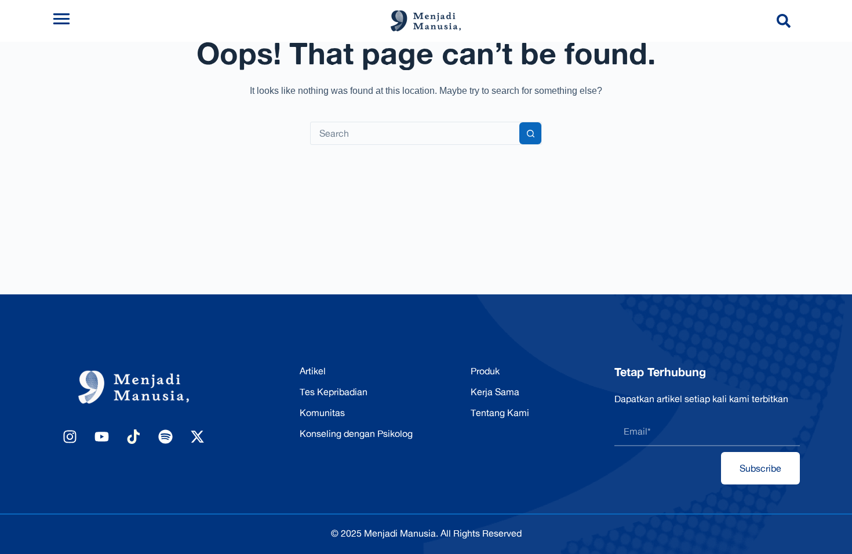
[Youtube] (101, 436)
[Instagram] (69, 436)
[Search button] (530, 133)
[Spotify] (165, 436)
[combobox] (415, 133)
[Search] (786, 21)
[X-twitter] (197, 436)
